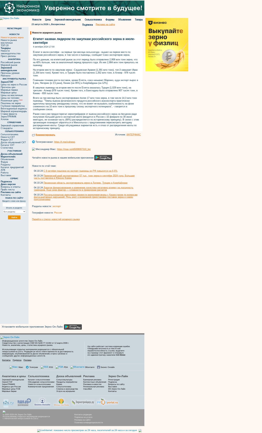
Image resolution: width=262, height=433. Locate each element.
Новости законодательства (10, 52)
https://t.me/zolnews (64, 142)
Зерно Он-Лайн (118, 376)
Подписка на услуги (83, 417)
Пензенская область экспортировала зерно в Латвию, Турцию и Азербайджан (85, 182)
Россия (58, 212)
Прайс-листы (8, 189)
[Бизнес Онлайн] (42, 401)
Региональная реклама (93, 387)
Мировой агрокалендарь (14, 111)
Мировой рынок (9, 65)
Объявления (124, 19)
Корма (59, 384)
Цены (48, 19)
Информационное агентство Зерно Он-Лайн (22, 341)
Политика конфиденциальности (88, 422)
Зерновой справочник (12, 125)
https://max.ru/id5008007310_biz (74, 149)
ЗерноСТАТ (7, 382)
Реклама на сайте (82, 420)
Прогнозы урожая (10, 73)
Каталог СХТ (7, 145)
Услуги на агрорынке (65, 391)
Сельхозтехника (93, 19)
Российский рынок (10, 62)
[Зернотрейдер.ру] (83, 401)
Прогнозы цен (8, 87)
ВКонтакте (89, 367)
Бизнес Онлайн (108, 367)
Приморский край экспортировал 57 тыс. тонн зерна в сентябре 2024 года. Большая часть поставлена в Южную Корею (84, 176)
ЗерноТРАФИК (8, 116)
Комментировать (45, 134)
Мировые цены (9, 92)
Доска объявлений (68, 376)
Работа (4, 172)
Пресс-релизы (8, 56)
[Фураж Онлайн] (61, 401)
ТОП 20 (5, 45)
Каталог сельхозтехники (39, 380)
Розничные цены (11, 100)
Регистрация (114, 380)
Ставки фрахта (9, 114)
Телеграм (33, 367)
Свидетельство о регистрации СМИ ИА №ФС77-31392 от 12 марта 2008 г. (35, 343)
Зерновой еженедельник (68, 19)
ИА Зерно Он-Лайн (116, 389)
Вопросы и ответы (10, 187)
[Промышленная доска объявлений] (24, 401)
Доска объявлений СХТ (13, 142)
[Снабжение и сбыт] (8, 402)
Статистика (7, 147)
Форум (4, 162)
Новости (36, 19)
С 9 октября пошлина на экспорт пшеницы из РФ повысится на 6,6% (80, 171)
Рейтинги (5, 75)
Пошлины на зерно (11, 103)
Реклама (27, 360)
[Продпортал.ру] (107, 401)
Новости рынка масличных (9, 41)
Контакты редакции (83, 414)
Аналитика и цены (14, 376)
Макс (21, 367)
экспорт (56, 206)
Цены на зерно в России (14, 84)
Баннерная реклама (92, 380)
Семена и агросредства (67, 389)
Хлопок (5, 119)
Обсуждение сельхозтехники (41, 382)
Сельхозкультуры (64, 380)
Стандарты (6, 128)
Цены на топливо (10, 98)
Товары (139, 19)
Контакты (6, 195)
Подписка (87, 24)
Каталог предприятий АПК (12, 168)
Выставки (6, 175)
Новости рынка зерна (12, 37)
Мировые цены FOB (11, 389)
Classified (87, 389)
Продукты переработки (66, 382)
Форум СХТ (7, 139)
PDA (66, 367)
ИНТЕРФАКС (134, 134)
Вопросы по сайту (116, 384)
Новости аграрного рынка (47, 32)
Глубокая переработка (13, 106)
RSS (51, 367)
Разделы (5, 164)
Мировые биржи (9, 90)
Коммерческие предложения (41, 387)
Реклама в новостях (92, 384)
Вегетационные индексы (14, 108)
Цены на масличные (12, 95)
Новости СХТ (8, 137)
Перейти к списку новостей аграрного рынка (56, 219)
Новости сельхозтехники (39, 384)
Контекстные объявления (94, 382)
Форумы (110, 19)
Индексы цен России (11, 387)
